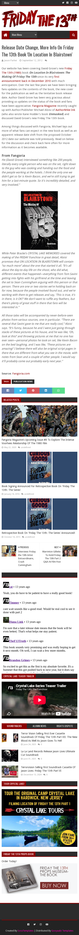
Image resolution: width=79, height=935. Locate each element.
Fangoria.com (21, 373)
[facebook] (67, 3)
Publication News (23, 382)
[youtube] (75, 3)
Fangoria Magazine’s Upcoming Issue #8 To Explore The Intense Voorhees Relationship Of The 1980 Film (38, 441)
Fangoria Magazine (44, 105)
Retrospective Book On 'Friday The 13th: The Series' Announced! (38, 532)
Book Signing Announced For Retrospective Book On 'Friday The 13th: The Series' (38, 488)
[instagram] (71, 3)
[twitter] (63, 3)
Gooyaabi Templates (62, 930)
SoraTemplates (26, 930)
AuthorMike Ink (65, 110)
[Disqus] (40, 626)
